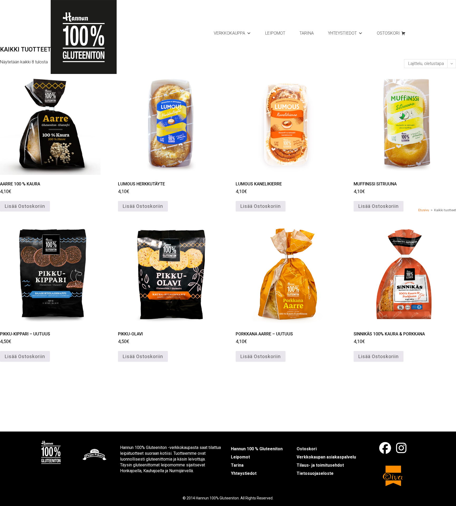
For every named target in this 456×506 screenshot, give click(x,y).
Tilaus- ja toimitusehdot (320, 465)
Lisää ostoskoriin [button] (25, 206)
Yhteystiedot (342, 33)
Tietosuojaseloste (315, 473)
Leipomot (275, 33)
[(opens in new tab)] (51, 451)
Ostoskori (388, 33)
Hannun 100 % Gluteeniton (257, 448)
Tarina (307, 33)
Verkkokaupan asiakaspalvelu (326, 457)
